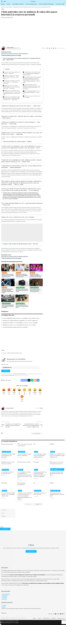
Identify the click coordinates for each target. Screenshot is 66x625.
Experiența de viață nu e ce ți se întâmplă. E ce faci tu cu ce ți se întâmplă (20, 322)
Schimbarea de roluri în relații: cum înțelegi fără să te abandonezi (8, 455)
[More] (57, 48)
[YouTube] (55, 614)
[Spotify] (60, 614)
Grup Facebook (6, 594)
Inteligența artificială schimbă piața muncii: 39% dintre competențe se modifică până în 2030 (7, 291)
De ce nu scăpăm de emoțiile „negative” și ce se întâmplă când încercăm (8, 494)
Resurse (8, 451)
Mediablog (4, 595)
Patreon (4, 605)
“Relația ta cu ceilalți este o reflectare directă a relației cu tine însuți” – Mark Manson (11, 77)
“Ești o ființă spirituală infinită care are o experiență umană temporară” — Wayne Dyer (32, 92)
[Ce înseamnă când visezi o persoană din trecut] (8, 465)
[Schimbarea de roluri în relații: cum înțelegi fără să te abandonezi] (8, 447)
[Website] (39, 408)
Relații (4, 451)
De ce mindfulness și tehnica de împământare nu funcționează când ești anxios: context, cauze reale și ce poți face (24, 475)
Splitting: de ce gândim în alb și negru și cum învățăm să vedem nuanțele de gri (57, 455)
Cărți (36, 451)
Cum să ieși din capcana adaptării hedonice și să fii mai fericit (57, 494)
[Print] (38, 380)
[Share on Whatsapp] (51, 48)
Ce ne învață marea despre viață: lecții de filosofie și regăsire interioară (40, 455)
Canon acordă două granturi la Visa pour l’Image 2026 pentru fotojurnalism (8, 306)
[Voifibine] (33, 1)
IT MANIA (4, 597)
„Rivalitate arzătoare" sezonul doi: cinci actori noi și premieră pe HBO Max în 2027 (8, 275)
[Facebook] (40, 408)
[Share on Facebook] (47, 48)
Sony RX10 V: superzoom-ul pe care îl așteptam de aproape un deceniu (22, 290)
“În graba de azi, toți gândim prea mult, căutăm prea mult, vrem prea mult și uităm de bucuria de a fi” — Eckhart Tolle (11, 98)
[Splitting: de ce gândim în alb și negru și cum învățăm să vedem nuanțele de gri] (57, 447)
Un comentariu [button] (37, 433)
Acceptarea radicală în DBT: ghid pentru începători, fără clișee (56, 473)
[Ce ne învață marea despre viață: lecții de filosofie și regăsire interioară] (41, 447)
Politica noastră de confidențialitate (7, 375)
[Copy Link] (55, 48)
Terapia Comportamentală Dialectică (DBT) (56, 469)
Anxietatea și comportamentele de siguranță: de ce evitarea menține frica (20, 320)
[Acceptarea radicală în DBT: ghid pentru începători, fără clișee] (57, 465)
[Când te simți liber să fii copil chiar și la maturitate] (24, 447)
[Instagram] (42, 408)
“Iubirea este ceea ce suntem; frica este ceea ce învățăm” (31, 96)
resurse (20, 353)
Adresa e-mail (4, 364)
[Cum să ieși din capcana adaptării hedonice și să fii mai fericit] (57, 486)
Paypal (3, 607)
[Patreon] (62, 614)
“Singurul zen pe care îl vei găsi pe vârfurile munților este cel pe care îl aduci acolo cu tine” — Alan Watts (11, 87)
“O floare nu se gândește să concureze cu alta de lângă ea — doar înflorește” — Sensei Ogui (11, 82)
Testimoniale (21, 451)
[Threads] (64, 614)
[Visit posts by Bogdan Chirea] (3, 408)
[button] (2, 1)
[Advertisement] (22, 233)
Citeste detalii (31, 551)
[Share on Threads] (53, 48)
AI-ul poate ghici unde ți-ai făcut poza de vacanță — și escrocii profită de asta (35, 290)
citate (8, 353)
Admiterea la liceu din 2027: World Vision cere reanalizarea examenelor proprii (22, 275)
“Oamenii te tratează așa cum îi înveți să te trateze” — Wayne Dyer (11, 73)
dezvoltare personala (14, 353)
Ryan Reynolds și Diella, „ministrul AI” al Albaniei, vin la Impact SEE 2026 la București (35, 275)
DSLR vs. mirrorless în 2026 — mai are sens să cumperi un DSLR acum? (22, 306)
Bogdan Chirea (10, 47)
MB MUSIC (4, 599)
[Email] (35, 380)
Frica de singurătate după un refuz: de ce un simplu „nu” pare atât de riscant (21, 318)
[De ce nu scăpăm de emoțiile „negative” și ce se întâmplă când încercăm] (8, 486)
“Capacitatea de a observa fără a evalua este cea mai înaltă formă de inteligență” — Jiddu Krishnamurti (31, 73)
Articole (20, 469)
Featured (53, 490)
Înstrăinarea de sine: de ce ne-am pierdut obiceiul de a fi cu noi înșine (19, 325)
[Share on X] (49, 48)
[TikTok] (59, 614)
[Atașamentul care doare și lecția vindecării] (41, 486)
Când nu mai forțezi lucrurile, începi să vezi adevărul (15, 327)
